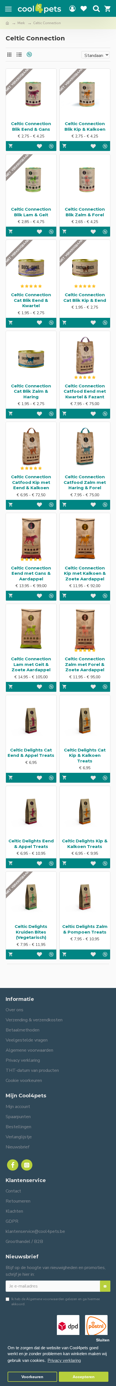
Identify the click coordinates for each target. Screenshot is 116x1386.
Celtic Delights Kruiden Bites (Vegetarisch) (31, 932)
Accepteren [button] (84, 1377)
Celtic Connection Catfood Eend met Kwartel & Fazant (85, 391)
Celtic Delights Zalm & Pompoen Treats (85, 929)
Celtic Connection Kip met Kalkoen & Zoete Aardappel (85, 573)
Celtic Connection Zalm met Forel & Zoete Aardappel (85, 664)
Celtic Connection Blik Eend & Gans (31, 126)
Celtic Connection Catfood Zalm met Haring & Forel (85, 482)
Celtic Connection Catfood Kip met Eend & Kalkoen (31, 482)
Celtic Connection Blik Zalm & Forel (85, 211)
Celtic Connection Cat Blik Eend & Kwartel (31, 300)
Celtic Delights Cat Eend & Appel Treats (31, 752)
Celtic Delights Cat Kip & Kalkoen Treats (85, 755)
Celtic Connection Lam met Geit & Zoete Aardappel (31, 664)
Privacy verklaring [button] (64, 1360)
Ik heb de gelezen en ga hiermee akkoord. (55, 1301)
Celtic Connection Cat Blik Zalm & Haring (31, 391)
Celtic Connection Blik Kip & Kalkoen (84, 126)
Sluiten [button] (103, 1340)
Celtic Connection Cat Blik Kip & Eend (84, 297)
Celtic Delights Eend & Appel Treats (31, 843)
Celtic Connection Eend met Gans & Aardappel (31, 573)
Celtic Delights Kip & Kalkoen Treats (85, 843)
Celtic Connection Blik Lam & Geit (31, 211)
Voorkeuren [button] (32, 1377)
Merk (21, 23)
